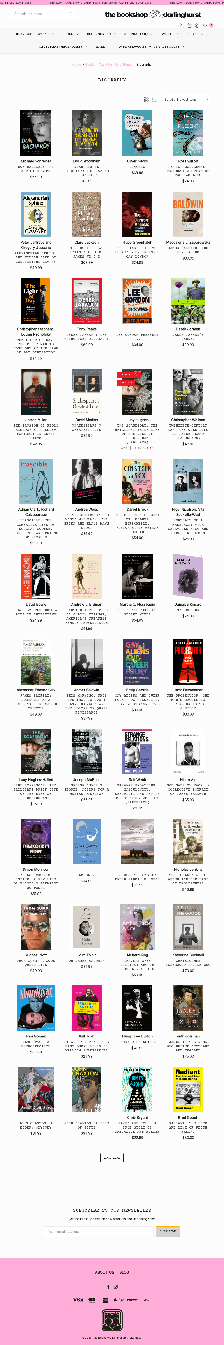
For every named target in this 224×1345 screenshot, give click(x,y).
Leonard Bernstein (137, 1042)
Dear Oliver (86, 875)
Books (68, 34)
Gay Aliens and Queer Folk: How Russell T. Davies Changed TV (137, 700)
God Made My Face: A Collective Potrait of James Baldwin (188, 790)
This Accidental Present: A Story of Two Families (188, 171)
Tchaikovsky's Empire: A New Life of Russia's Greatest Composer (36, 881)
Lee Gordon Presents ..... (137, 337)
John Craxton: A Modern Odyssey (36, 1126)
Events (168, 34)
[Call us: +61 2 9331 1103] (181, 25)
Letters (137, 167)
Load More (112, 1158)
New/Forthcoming (33, 34)
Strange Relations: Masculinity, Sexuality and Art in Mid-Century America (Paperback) (137, 794)
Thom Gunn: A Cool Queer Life (36, 963)
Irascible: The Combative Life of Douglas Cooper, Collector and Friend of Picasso (36, 529)
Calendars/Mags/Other (62, 47)
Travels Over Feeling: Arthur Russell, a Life (137, 965)
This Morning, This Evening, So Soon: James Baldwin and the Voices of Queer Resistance (86, 704)
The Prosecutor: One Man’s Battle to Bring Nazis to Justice (188, 702)
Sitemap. (135, 1337)
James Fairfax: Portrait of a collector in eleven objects (36, 702)
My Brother (188, 610)
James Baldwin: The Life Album (188, 250)
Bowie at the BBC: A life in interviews (36, 612)
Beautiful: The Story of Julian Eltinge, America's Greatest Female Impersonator (86, 616)
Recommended (100, 34)
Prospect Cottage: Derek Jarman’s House (137, 877)
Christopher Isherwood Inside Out (188, 963)
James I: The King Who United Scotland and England (188, 1046)
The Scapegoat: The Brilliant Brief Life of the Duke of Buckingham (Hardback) (137, 434)
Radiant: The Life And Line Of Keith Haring (188, 1128)
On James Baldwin (87, 961)
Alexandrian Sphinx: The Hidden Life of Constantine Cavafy (36, 257)
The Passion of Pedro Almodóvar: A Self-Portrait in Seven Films (36, 432)
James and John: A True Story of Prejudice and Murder (137, 1128)
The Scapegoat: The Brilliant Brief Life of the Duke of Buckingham (36, 792)
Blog (124, 1272)
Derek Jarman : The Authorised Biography (86, 337)
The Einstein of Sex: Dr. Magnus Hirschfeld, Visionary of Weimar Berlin (137, 523)
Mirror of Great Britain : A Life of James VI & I (86, 252)
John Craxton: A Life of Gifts (86, 1126)
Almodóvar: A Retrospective (35, 1044)
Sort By (170, 99)
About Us (104, 1272)
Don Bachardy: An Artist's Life (36, 169)
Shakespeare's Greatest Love (86, 428)
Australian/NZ (138, 34)
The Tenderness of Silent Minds (137, 612)
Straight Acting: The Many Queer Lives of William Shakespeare (86, 1046)
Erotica (196, 34)
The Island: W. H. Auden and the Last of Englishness (188, 879)
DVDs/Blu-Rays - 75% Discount (150, 47)
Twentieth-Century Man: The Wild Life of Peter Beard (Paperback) (188, 432)
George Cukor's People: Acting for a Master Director (86, 790)
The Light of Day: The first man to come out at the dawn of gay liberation (36, 346)
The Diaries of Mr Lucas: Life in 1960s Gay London (137, 252)
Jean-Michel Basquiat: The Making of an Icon (86, 171)
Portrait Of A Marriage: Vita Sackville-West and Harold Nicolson (188, 527)
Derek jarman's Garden (188, 337)
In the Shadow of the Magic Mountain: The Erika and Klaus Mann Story (86, 521)
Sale (101, 47)
